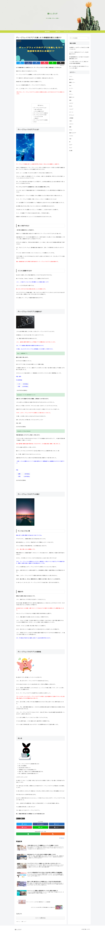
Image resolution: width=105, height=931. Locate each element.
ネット (23, 818)
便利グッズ (71, 97)
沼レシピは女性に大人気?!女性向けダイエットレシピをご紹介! (79, 67)
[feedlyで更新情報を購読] (28, 834)
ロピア (70, 144)
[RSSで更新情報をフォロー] (53, 834)
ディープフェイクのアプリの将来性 (40, 120)
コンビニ (71, 135)
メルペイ (71, 103)
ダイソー (71, 94)
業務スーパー (72, 82)
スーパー (71, 88)
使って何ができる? (38, 109)
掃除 (70, 127)
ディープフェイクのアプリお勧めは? (41, 113)
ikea (70, 85)
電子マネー (71, 79)
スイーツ (71, 112)
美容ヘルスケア (72, 132)
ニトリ (70, 76)
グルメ (70, 130)
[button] (88, 38)
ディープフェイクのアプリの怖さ (40, 114)
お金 (70, 138)
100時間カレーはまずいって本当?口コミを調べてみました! (79, 48)
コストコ (71, 124)
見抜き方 (36, 118)
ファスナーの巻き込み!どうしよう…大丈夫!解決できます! (78, 53)
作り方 (70, 106)
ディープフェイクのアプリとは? (40, 107)
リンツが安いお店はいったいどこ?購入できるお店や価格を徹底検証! (78, 62)
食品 (70, 100)
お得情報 (71, 118)
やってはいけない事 (39, 116)
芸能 (70, 91)
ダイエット (71, 115)
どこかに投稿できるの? (39, 111)
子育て (70, 121)
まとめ (35, 121)
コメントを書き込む (40, 918)
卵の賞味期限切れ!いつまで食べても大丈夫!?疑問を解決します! (79, 57)
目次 (39, 105)
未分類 (70, 150)
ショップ (18, 818)
